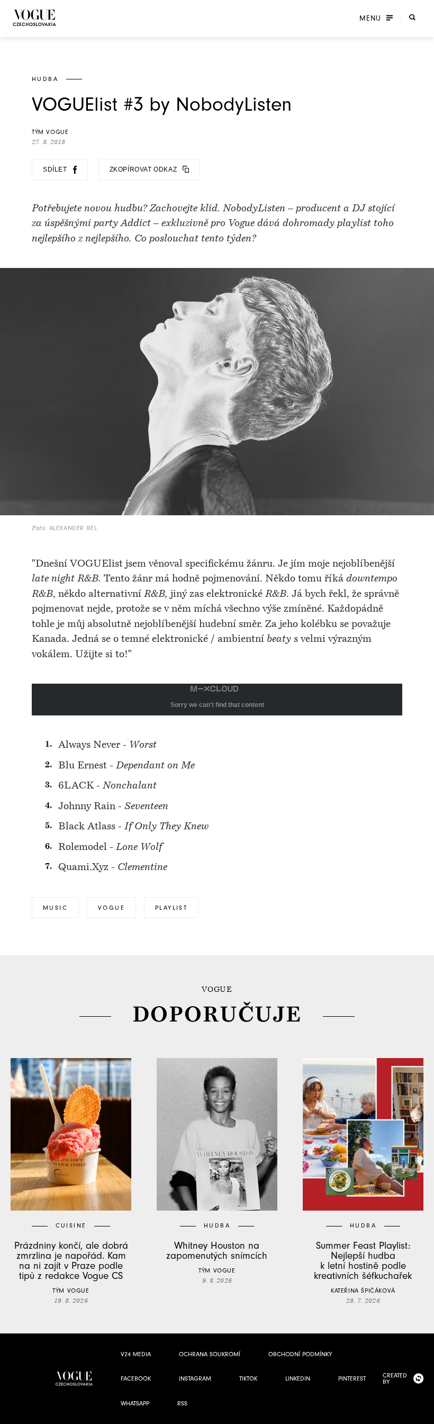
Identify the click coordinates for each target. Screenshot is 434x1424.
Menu (370, 18)
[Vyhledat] (412, 17)
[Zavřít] (423, 1413)
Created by (395, 1378)
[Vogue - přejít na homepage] (34, 17)
